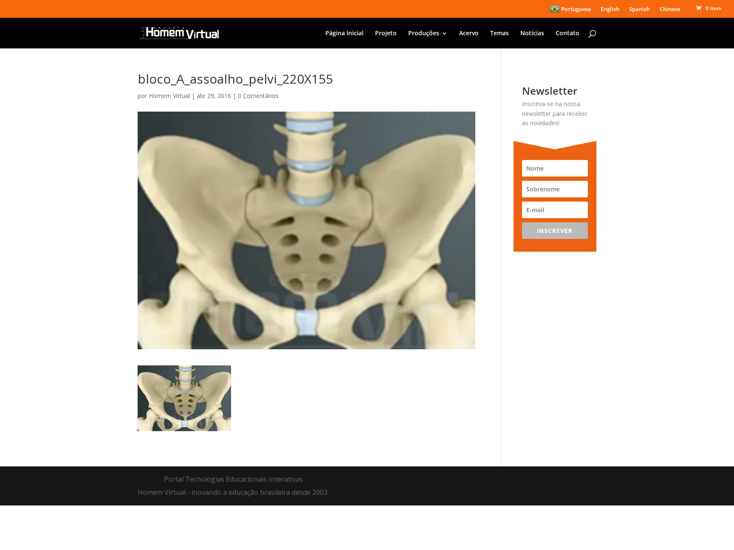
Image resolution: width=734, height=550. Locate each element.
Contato (567, 33)
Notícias (532, 33)
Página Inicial (344, 33)
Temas (499, 33)
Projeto (386, 33)
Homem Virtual (169, 96)
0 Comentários (258, 96)
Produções (423, 33)
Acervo (469, 33)
